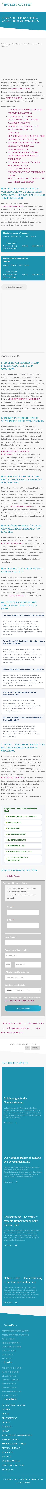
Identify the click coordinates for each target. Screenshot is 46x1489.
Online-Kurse (14, 828)
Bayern (6, 1409)
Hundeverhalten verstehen (25, 399)
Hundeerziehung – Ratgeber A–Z (22, 816)
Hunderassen (9, 1388)
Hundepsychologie (16, 846)
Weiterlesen (8, 1123)
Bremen (6, 1422)
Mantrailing (9, 1351)
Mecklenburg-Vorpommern (17, 1435)
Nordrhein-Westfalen (14, 1444)
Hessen (5, 1431)
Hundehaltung (10, 1380)
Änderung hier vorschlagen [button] (15, 883)
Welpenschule (14, 98)
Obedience (7, 1355)
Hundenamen (9, 1384)
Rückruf (6, 1358)
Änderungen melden (23, 1008)
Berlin (5, 1414)
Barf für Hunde (10, 1372)
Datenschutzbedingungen (19, 1001)
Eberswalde (14, 876)
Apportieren (8, 1339)
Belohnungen (9, 1376)
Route (25, 246)
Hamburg (7, 1427)
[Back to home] (17, 6)
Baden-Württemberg (13, 1405)
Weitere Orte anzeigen (14, 287)
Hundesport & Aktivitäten (20, 852)
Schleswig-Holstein (13, 1465)
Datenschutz (23, 1483)
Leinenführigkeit (11, 1347)
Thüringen (8, 1470)
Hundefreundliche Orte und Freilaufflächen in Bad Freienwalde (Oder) (24, 146)
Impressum (36, 1479)
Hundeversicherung (12, 778)
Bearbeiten (37, 246)
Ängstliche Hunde (12, 1368)
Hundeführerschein (12, 543)
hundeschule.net (19, 1479)
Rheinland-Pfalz (11, 1448)
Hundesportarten (21, 507)
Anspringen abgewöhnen (15, 1331)
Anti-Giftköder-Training (15, 1335)
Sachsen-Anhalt (11, 1461)
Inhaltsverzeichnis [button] (8, 107)
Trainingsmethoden (12, 206)
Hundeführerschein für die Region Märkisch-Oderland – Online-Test (24, 155)
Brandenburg (9, 1418)
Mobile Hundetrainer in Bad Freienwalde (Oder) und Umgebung (23, 129)
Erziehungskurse (21, 89)
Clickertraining (11, 1343)
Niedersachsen (10, 1439)
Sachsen (6, 1457)
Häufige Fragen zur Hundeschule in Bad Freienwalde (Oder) (26, 172)
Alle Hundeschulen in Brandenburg (18, 859)
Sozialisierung (17, 596)
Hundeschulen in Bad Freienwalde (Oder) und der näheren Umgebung (23, 119)
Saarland (7, 1452)
